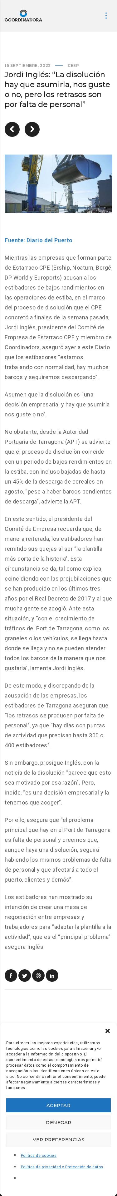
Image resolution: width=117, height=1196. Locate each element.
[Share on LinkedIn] (52, 975)
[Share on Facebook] (11, 975)
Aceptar (58, 1105)
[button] (108, 1031)
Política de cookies (39, 1155)
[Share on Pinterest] (38, 975)
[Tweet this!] (24, 975)
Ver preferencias (59, 1140)
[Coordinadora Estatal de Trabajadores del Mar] (23, 15)
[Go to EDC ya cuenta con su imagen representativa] (12, 129)
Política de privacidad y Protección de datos (62, 1167)
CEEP (73, 65)
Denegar (58, 1122)
